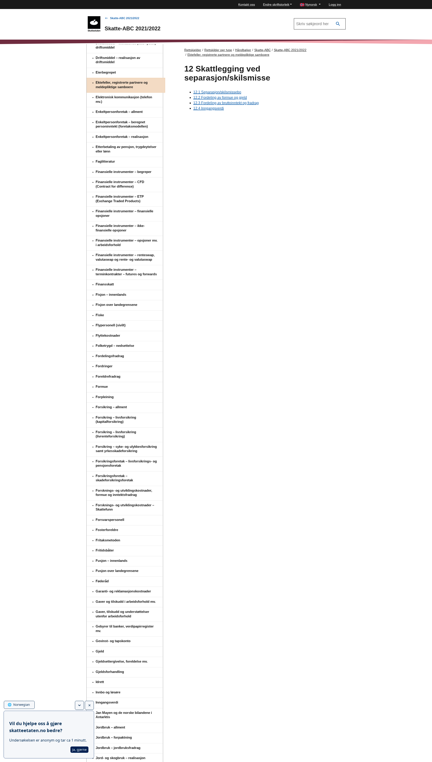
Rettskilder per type (218, 50)
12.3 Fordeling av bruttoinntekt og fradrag (226, 103)
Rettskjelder (192, 50)
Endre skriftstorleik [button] (276, 4)
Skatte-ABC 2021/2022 (124, 18)
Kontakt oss (246, 4)
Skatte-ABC (262, 50)
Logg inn (335, 4)
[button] (310, 4)
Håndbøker (243, 50)
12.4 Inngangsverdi (208, 108)
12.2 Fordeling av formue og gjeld (220, 97)
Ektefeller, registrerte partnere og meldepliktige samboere (228, 54)
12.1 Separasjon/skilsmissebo (217, 92)
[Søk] (338, 24)
